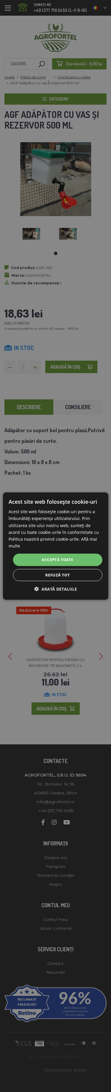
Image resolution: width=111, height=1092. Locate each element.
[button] (55, 588)
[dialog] (55, 546)
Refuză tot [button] (57, 574)
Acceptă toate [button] (57, 559)
